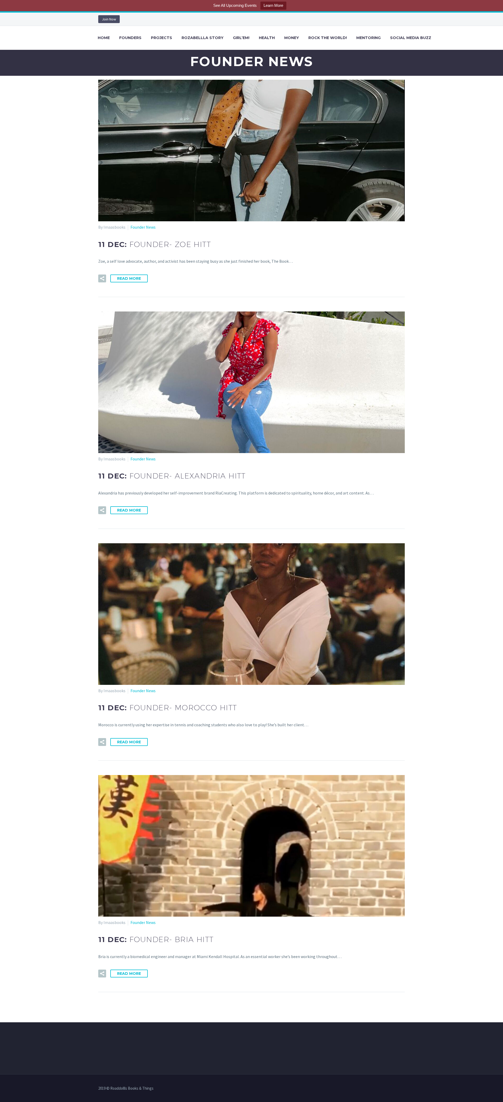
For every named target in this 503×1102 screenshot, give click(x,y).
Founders (130, 37)
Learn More (273, 5)
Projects (161, 37)
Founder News (143, 227)
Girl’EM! (241, 37)
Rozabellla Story (202, 37)
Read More (129, 278)
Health (267, 37)
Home (104, 37)
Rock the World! (327, 37)
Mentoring (368, 37)
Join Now (109, 19)
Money (291, 37)
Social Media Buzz (410, 37)
